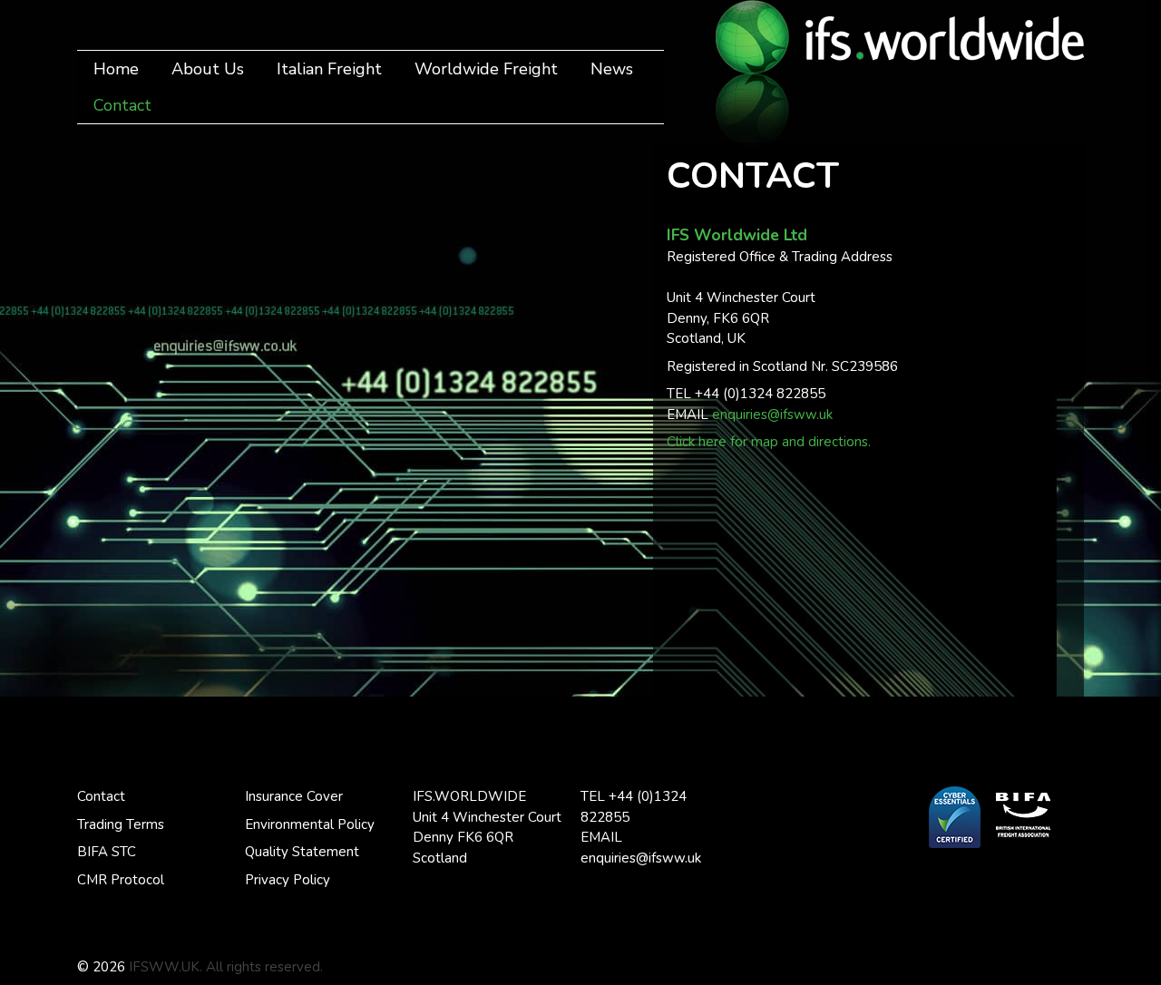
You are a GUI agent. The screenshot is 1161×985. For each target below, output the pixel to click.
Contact (122, 105)
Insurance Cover (294, 796)
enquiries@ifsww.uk (772, 414)
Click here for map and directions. (769, 442)
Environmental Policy (310, 824)
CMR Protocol (120, 880)
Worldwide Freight (486, 69)
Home (116, 69)
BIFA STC (106, 852)
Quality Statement (302, 852)
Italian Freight (329, 69)
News (611, 69)
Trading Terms (120, 824)
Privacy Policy (287, 880)
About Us (207, 69)
